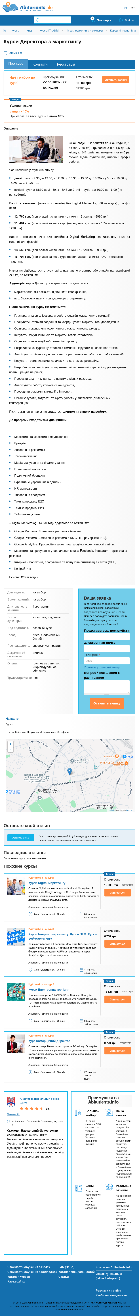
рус (133, 7)
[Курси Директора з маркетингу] (36, 149)
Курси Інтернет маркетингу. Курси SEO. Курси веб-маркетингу (62, 936)
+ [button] (10, 744)
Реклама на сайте (108, 1290)
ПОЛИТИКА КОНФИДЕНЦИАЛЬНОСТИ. (104, 1302)
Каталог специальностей (76, 1272)
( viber (100, 1278)
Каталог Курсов (18, 1277)
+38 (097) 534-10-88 (109, 1274)
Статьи (63, 1277)
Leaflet (111, 810)
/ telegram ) (112, 1278)
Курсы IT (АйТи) (49, 30)
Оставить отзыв (20, 837)
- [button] (10, 749)
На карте (12, 718)
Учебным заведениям (111, 1295)
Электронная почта (99, 642)
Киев (30, 30)
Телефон (92, 654)
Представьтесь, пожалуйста (106, 630)
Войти (129, 20)
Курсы (16, 30)
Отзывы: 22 (13, 1114)
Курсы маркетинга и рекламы (84, 30)
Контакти (40, 64)
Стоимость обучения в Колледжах (32, 1272)
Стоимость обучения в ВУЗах (28, 1267)
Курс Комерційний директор (49, 1040)
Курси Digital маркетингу (46, 883)
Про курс (15, 63)
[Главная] (32, 7)
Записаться (117, 892)
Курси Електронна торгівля (48, 989)
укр (125, 7)
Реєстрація (66, 64)
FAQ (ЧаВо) (66, 1267)
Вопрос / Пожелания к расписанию (102, 675)
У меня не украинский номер (101, 667)
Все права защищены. (21, 1306)
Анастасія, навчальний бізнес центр (39, 1101)
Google (129, 810)
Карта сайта (16, 1281)
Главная (5, 30)
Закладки (104, 20)
